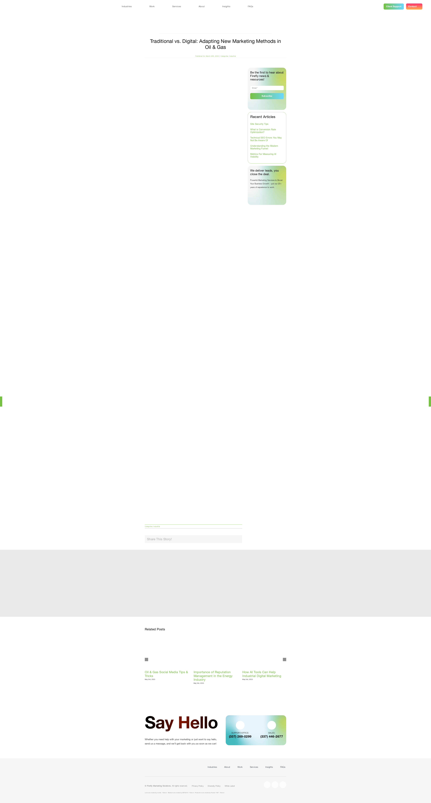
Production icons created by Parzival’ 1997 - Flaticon (209, 792)
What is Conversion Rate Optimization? (263, 131)
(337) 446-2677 (271, 736)
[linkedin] (282, 784)
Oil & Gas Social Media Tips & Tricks (167, 651)
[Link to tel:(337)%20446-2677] (271, 725)
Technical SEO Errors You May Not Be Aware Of (266, 139)
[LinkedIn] (231, 539)
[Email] (238, 539)
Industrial (232, 56)
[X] (223, 539)
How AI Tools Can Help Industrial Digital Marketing (264, 651)
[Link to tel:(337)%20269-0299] (240, 725)
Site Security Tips (259, 124)
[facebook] (267, 784)
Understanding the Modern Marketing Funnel (264, 147)
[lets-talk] (156, 765)
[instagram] (275, 784)
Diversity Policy (214, 786)
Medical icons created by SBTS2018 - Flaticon (181, 792)
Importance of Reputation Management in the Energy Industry (215, 651)
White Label (230, 786)
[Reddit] (227, 539)
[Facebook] (220, 539)
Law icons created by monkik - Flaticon (156, 792)
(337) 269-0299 (240, 736)
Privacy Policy (198, 786)
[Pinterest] (234, 539)
